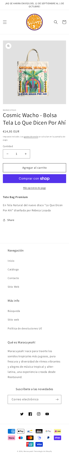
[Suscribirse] (57, 399)
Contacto (13, 278)
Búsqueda (14, 311)
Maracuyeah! (29, 451)
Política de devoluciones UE (25, 328)
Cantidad (8, 146)
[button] (5, 22)
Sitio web (13, 319)
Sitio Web (13, 286)
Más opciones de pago (34, 187)
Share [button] (10, 220)
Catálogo (13, 269)
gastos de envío (31, 136)
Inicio (11, 260)
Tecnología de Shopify (43, 451)
